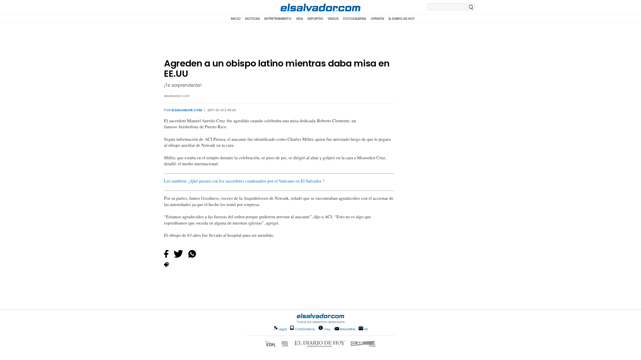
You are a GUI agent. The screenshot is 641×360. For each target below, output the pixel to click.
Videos (333, 18)
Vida (299, 18)
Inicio (236, 18)
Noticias (252, 18)
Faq (327, 329)
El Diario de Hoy (402, 18)
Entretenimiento (277, 18)
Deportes (315, 18)
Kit (366, 329)
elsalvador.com (187, 110)
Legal (283, 329)
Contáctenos (305, 329)
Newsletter (347, 329)
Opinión (377, 18)
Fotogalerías (354, 18)
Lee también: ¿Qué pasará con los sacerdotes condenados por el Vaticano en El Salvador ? (244, 181)
